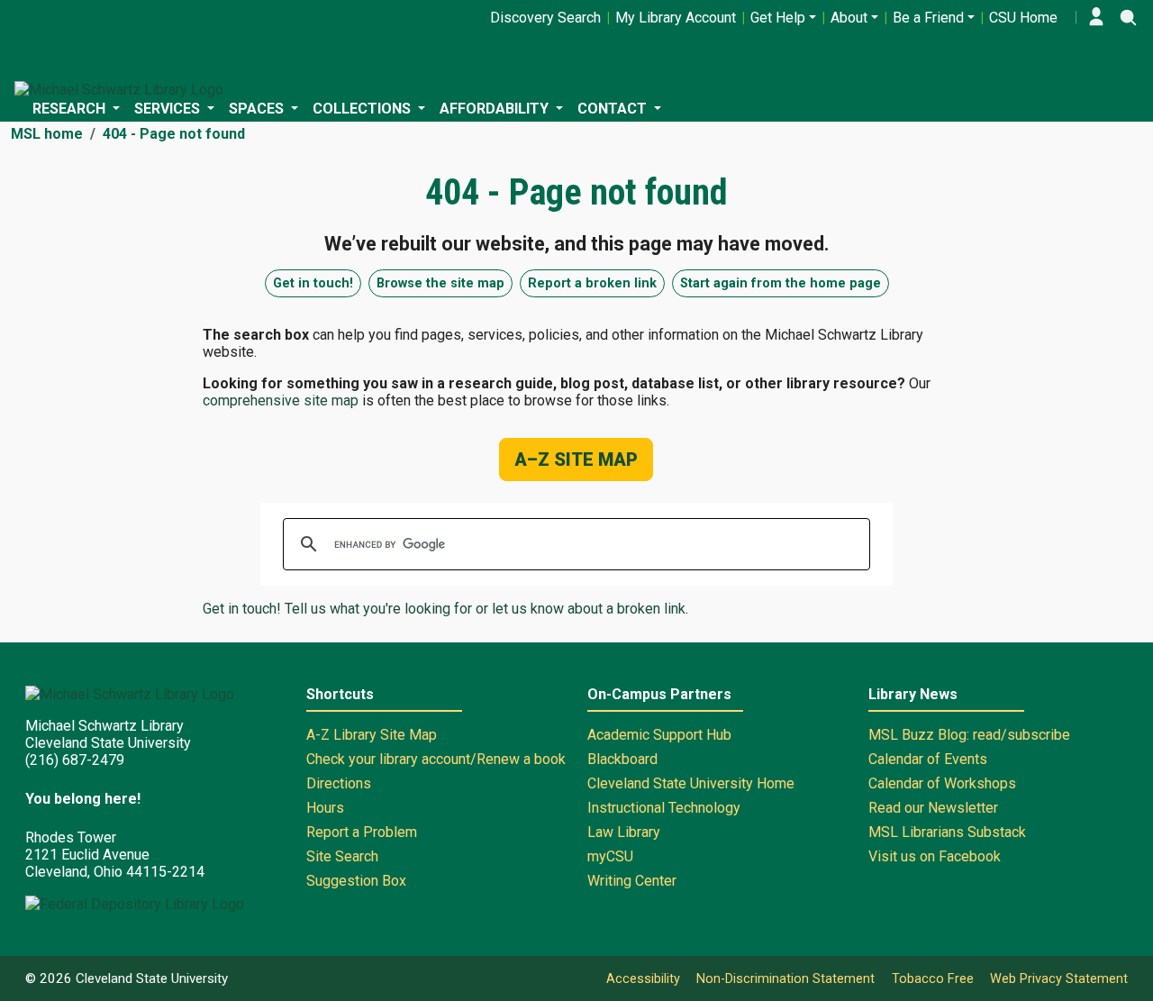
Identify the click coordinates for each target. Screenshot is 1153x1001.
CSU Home (1023, 17)
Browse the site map (440, 283)
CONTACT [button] (613, 108)
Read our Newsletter (933, 807)
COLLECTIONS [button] (363, 108)
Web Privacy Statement (1059, 979)
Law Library (623, 832)
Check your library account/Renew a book (436, 759)
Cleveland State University (152, 978)
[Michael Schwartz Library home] (118, 89)
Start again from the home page (780, 283)
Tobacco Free (933, 979)
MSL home (47, 133)
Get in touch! (313, 283)
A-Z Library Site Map (371, 734)
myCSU (610, 856)
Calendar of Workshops (942, 783)
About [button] (849, 17)
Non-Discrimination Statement (785, 979)
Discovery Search (545, 17)
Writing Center (631, 880)
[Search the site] (1127, 17)
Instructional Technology (663, 807)
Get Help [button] (777, 17)
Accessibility (643, 979)
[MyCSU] (1096, 17)
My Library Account (675, 17)
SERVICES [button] (169, 108)
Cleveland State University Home (690, 783)
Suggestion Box (356, 880)
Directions (338, 783)
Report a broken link (592, 283)
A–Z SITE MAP (576, 459)
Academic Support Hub (659, 734)
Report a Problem (361, 832)
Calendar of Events (927, 759)
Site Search (342, 856)
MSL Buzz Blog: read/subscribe (969, 734)
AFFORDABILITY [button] (496, 108)
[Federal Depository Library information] (134, 904)
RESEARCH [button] (70, 108)
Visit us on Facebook (934, 856)
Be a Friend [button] (928, 17)
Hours (325, 807)
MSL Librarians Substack (947, 832)
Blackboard (622, 759)
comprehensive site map (281, 400)
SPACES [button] (258, 108)
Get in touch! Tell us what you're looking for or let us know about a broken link (444, 608)
